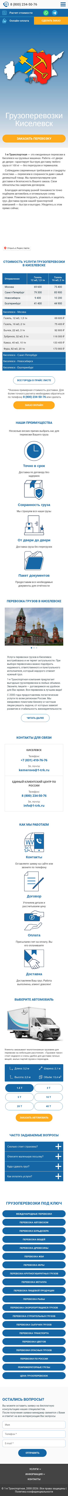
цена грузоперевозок (34, 1375)
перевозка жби (34, 1256)
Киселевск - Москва (14, 312)
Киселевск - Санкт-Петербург (20, 355)
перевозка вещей (34, 1239)
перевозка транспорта (34, 1333)
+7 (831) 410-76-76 (34, 760)
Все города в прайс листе (34, 380)
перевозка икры (34, 1264)
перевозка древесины (34, 1247)
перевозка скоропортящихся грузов (34, 1307)
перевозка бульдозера (34, 1230)
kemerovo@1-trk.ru (34, 770)
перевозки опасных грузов (34, 1350)
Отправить (32, 1453)
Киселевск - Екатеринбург (18, 367)
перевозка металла (34, 1281)
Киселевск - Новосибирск (18, 361)
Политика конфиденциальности (34, 1491)
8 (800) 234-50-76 (23, 4)
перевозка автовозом (34, 1222)
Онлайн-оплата (19, 20)
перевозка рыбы (34, 1299)
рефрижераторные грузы (34, 1367)
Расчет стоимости (21, 12)
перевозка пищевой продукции (34, 1290)
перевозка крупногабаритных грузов (34, 1273)
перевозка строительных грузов (34, 1316)
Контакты (34, 1479)
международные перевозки (34, 1213)
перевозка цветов (34, 1341)
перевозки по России (34, 1358)
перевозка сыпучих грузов (34, 1324)
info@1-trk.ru (34, 805)
